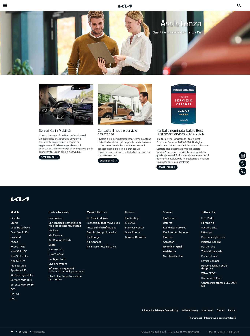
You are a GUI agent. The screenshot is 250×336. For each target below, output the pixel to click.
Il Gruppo (206, 232)
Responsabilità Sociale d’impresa (214, 267)
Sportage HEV (19, 270)
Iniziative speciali (211, 241)
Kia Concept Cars (211, 277)
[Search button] (239, 5)
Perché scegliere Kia (213, 237)
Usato (52, 244)
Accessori (168, 241)
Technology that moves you (103, 222)
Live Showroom (58, 263)
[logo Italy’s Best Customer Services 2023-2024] (183, 104)
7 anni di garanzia (211, 251)
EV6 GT (15, 294)
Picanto (15, 217)
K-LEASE (130, 222)
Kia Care (168, 237)
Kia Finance (55, 235)
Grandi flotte (132, 232)
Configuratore (57, 258)
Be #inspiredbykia (97, 217)
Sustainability (209, 227)
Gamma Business (135, 237)
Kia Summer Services (175, 232)
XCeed (14, 241)
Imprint (232, 310)
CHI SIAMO (207, 217)
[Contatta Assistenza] (125, 104)
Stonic (14, 222)
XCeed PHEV (18, 246)
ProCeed (16, 237)
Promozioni (55, 217)
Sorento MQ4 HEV (21, 279)
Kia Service (169, 217)
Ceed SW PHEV (19, 232)
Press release (209, 256)
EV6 (13, 289)
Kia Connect (94, 241)
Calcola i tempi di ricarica (101, 232)
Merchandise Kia (173, 256)
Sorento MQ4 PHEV (22, 284)
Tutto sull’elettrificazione (101, 227)
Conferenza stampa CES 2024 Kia (219, 284)
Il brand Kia (207, 222)
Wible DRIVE (208, 273)
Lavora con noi (210, 260)
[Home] (12, 331)
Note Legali (207, 310)
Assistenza (169, 251)
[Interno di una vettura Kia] (66, 104)
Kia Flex (53, 230)
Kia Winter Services (174, 227)
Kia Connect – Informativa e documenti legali (213, 317)
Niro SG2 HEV (19, 251)
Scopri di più (48, 157)
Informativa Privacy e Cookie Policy (160, 310)
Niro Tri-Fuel (56, 254)
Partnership (208, 246)
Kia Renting (132, 217)
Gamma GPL (56, 249)
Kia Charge (93, 237)
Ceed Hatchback (20, 227)
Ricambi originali (172, 246)
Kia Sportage (18, 265)
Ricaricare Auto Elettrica (101, 246)
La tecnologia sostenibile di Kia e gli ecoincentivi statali (65, 224)
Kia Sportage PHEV (22, 275)
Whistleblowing (190, 310)
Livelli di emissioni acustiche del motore (65, 278)
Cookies (221, 310)
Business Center (134, 227)
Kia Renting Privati (60, 239)
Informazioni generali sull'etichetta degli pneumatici (66, 270)
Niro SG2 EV (18, 260)
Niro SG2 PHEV (19, 256)
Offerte (167, 222)
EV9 (13, 298)
